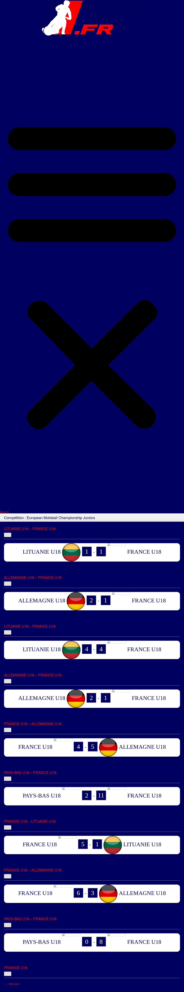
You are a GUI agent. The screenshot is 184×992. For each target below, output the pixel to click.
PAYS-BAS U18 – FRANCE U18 (30, 772)
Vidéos (12, 68)
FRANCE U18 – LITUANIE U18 (29, 821)
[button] (92, 273)
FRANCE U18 (15, 967)
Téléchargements (22, 83)
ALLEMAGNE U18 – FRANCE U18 (32, 577)
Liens (11, 76)
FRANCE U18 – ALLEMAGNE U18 (32, 723)
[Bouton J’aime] (7, 535)
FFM (10, 46)
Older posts (12, 983)
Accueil (13, 39)
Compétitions (18, 61)
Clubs (11, 53)
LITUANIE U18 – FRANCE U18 (29, 528)
